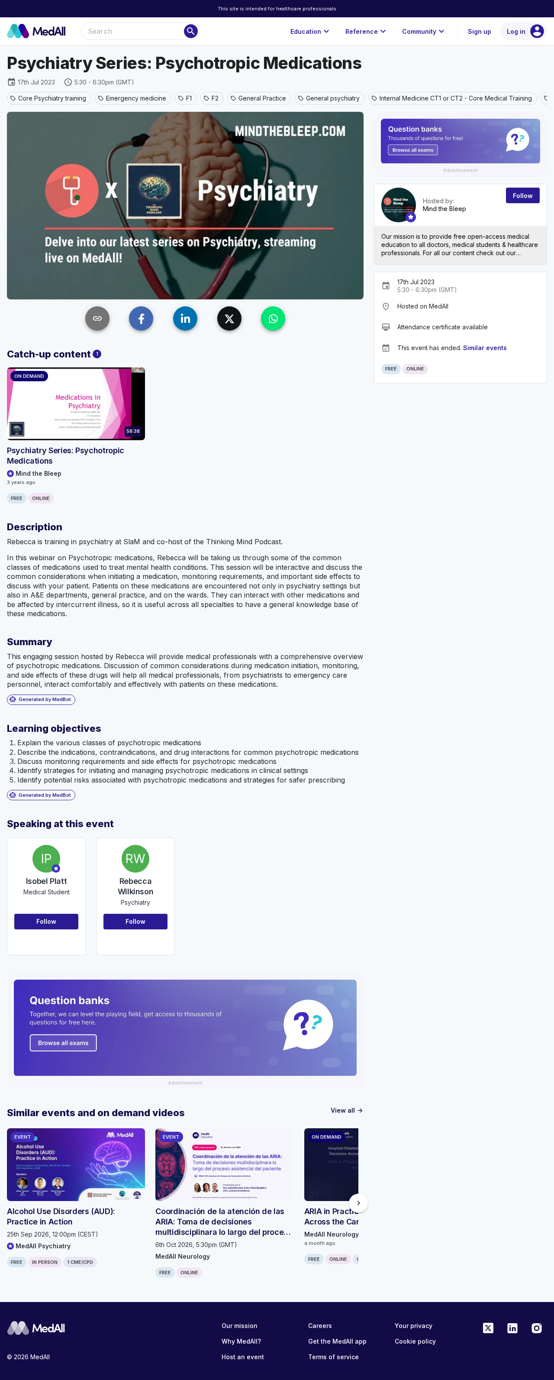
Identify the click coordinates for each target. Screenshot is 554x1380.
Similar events (485, 347)
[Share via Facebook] (141, 318)
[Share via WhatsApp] (273, 318)
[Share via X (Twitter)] (229, 318)
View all (347, 1110)
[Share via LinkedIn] (185, 318)
